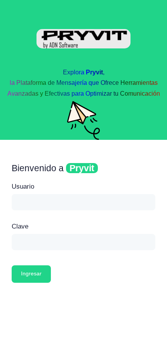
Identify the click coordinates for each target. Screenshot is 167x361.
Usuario (23, 186)
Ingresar (31, 274)
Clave (20, 226)
